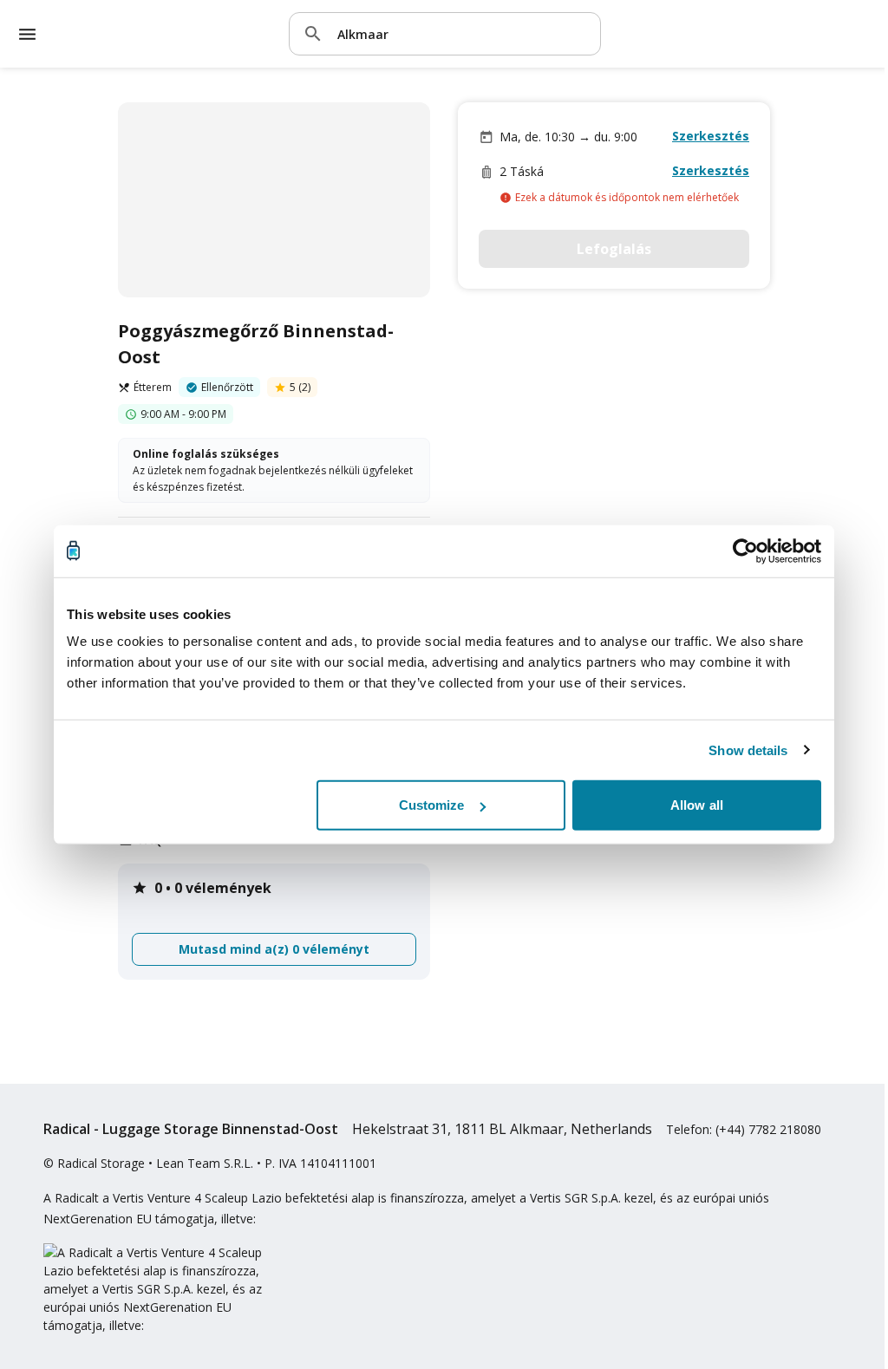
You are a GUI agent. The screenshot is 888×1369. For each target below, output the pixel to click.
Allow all (696, 805)
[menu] (27, 34)
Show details (747, 749)
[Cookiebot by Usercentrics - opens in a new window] (745, 551)
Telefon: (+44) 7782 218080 (743, 1129)
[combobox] (462, 33)
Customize (432, 805)
